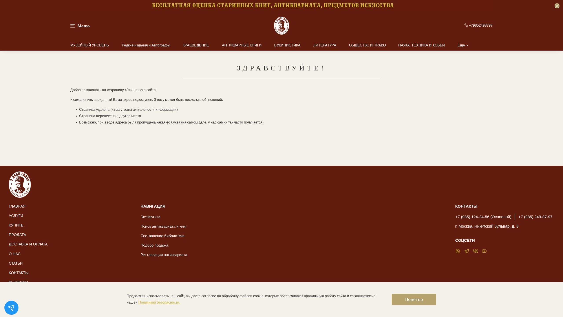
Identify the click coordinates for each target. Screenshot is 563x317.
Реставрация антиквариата (164, 254)
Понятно (414, 299)
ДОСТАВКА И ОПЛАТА (28, 244)
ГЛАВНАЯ (17, 206)
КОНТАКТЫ (19, 273)
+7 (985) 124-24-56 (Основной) (483, 217)
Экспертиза (150, 217)
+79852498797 (480, 25)
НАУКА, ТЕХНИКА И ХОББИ (421, 45)
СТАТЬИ (16, 263)
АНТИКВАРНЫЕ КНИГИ (242, 45)
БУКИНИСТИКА (287, 45)
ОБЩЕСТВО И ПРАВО (367, 45)
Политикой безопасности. (159, 302)
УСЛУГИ (16, 216)
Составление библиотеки (163, 236)
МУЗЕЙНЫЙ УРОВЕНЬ (89, 45)
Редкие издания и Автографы (146, 45)
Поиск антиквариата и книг (164, 226)
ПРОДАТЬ (17, 234)
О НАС (14, 254)
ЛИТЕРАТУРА (324, 45)
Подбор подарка (154, 245)
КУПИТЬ (16, 225)
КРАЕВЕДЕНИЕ (196, 45)
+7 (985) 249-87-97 (535, 217)
